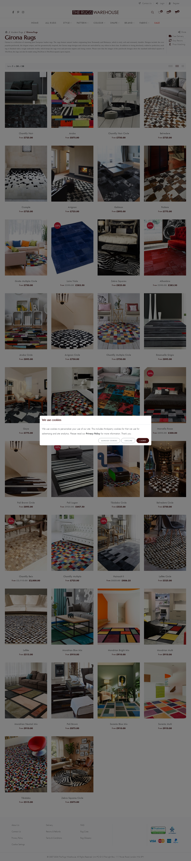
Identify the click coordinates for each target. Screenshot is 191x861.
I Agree (142, 440)
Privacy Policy (93, 433)
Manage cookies (109, 440)
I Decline (128, 440)
